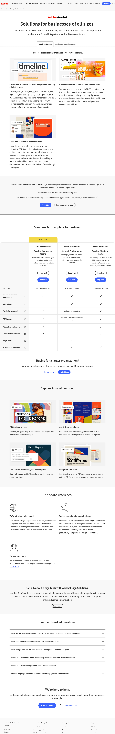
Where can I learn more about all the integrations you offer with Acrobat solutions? (43, 657)
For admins (68, 3)
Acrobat (10, 9)
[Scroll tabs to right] (113, 44)
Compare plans (78, 3)
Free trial (97, 3)
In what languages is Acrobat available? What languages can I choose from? (40, 674)
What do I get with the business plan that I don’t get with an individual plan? (40, 649)
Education (64, 727)
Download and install (97, 730)
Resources (60, 3)
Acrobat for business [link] (32, 3)
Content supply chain (38, 730)
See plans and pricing (64, 205)
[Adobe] (4, 3)
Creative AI (7, 729)
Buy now (106, 3)
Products (42, 3)
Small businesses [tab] (45, 44)
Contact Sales (88, 3)
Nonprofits (64, 730)
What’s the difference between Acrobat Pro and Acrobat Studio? (35, 641)
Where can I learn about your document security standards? (34, 665)
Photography (7, 732)
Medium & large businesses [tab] (65, 44)
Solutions (51, 3)
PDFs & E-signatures (16, 3)
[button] (97, 197)
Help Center (94, 727)
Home (3, 9)
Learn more (49, 372)
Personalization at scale (39, 727)
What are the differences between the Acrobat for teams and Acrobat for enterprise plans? (45, 633)
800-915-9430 (70, 705)
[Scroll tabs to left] (2, 44)
